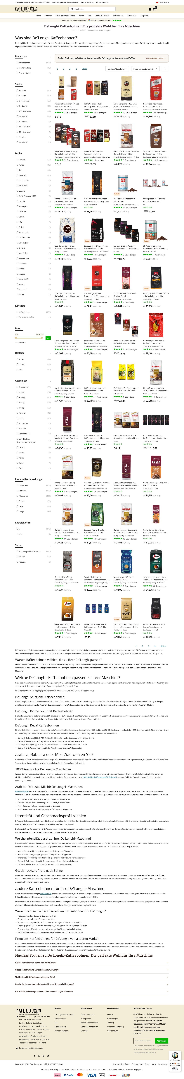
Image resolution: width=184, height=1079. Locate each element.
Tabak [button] (21, 462)
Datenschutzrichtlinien (150, 1049)
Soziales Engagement (89, 1026)
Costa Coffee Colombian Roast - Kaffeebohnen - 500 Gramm (155, 531)
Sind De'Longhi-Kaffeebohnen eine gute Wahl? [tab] (35, 977)
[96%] (59, 112)
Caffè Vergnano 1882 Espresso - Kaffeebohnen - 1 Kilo (96, 294)
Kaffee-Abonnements (89, 1022)
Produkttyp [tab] (21, 56)
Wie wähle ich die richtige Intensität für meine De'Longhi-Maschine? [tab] (44, 991)
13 (130, 207)
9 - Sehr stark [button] (24, 100)
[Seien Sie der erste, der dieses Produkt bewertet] (88, 207)
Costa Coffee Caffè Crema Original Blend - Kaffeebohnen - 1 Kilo (125, 294)
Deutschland (163, 2)
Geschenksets (60, 1026)
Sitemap (84, 1030)
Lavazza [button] (22, 159)
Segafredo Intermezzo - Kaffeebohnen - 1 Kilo (153, 105)
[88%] (88, 633)
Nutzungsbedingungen (140, 1052)
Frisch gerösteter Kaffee (64, 1014)
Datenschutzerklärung (141, 1064)
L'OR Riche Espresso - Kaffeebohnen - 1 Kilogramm (96, 436)
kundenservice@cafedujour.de (31, 1048)
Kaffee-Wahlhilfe (102, 2)
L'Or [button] (20, 222)
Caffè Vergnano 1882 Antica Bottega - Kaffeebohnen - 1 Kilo (67, 342)
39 (159, 586)
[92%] (88, 349)
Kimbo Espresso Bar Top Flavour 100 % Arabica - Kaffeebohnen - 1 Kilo (65, 484)
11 (159, 396)
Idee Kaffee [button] (23, 253)
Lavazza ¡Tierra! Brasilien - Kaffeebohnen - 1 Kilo (95, 531)
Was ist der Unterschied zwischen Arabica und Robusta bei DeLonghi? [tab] (44, 984)
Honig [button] (21, 418)
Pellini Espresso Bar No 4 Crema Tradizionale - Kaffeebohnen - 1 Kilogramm (155, 625)
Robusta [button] (22, 561)
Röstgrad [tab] (20, 353)
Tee (56, 1022)
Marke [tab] (18, 153)
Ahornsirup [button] (23, 423)
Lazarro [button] (22, 190)
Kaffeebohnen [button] (24, 62)
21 (100, 396)
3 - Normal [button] (23, 121)
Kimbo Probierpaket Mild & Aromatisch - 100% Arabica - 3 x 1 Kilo (126, 436)
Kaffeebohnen (45, 893)
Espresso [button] (22, 490)
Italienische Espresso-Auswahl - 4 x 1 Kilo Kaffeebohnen (93, 152)
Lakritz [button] (21, 447)
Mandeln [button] (22, 428)
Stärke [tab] (18, 84)
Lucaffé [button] (22, 201)
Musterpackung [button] (25, 67)
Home (38, 15)
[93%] (118, 160)
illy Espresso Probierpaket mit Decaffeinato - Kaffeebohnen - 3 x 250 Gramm (154, 200)
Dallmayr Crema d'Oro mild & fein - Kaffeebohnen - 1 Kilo (126, 625)
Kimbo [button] (21, 164)
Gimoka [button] (22, 247)
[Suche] (72, 8)
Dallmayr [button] (22, 211)
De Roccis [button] (23, 263)
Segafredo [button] (23, 175)
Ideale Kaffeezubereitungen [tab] (29, 479)
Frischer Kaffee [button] (25, 73)
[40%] (59, 397)
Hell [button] (20, 369)
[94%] (118, 112)
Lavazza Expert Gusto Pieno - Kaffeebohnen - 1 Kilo (96, 247)
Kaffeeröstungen (61, 1030)
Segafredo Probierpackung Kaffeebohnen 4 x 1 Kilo (66, 152)
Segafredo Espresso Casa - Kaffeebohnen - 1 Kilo (154, 152)
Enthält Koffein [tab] (23, 522)
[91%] (59, 539)
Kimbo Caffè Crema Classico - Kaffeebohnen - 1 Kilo (126, 152)
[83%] (147, 349)
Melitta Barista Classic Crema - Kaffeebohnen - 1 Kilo (156, 294)
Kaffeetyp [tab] (20, 305)
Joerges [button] (22, 273)
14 (100, 349)
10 (130, 349)
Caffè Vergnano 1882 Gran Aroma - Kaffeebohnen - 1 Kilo (125, 105)
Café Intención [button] (24, 237)
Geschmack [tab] (21, 380)
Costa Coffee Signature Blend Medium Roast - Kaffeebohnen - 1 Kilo (156, 484)
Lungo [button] (21, 511)
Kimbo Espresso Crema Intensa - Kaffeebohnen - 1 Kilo (66, 531)
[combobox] (92, 9)
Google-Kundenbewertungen (101, 20)
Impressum (162, 1064)
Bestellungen (112, 1018)
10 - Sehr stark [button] (25, 111)
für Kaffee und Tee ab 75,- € (32, 2)
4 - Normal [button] (23, 142)
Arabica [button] (22, 556)
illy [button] (20, 170)
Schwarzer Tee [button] (24, 433)
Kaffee (82, 30)
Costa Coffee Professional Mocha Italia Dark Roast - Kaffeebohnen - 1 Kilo (66, 436)
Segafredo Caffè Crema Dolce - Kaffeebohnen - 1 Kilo (67, 625)
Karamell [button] (22, 412)
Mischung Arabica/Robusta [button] (29, 551)
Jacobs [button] (21, 268)
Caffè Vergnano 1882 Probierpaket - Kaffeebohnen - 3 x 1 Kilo (96, 105)
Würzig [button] (21, 407)
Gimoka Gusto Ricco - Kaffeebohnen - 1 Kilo (64, 578)
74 (100, 586)
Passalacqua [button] (24, 258)
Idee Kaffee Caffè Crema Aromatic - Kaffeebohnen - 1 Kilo (67, 247)
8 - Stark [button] (22, 90)
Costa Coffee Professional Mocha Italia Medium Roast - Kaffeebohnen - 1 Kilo (126, 484)
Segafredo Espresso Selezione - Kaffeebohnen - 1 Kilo (96, 578)
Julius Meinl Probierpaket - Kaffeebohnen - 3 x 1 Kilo (125, 342)
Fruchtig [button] (22, 397)
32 (100, 302)
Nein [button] (20, 534)
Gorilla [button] (21, 216)
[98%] (118, 254)
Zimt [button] (21, 468)
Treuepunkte (86, 1018)
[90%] (59, 160)
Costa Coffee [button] (24, 180)
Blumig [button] (21, 402)
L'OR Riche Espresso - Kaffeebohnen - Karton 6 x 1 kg (155, 436)
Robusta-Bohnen (22, 791)
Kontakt (110, 1014)
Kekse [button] (21, 457)
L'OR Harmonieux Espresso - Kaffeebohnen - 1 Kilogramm (96, 200)
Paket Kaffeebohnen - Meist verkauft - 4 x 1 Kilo (67, 105)
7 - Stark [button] (22, 95)
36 (71, 160)
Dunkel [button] (21, 364)
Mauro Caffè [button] (24, 279)
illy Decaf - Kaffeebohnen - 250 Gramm (125, 200)
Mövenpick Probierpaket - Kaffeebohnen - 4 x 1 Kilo (95, 625)
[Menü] (179, 1052)
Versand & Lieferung (115, 1026)
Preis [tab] (17, 328)
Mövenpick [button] (23, 206)
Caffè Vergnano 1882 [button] (27, 196)
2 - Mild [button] (22, 137)
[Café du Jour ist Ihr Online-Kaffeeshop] (39, 8)
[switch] (175, 1068)
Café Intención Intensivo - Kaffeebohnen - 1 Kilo (95, 389)
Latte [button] (21, 506)
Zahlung (110, 1022)
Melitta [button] (22, 284)
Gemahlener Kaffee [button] (26, 317)
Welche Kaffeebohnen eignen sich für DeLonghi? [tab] (35, 962)
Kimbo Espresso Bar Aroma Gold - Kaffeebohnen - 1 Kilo (126, 531)
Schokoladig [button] (23, 387)
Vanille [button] (21, 452)
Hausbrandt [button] (23, 232)
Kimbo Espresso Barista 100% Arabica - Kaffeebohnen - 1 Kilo (156, 389)
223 (160, 160)
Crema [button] (21, 501)
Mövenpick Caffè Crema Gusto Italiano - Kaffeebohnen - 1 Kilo (124, 578)
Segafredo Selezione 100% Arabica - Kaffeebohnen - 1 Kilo (154, 578)
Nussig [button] (21, 392)
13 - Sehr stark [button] (25, 131)
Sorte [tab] (18, 545)
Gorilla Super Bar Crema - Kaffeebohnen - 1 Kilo (154, 342)
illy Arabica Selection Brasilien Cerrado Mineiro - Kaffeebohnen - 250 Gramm (155, 247)
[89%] (118, 349)
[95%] (88, 112)
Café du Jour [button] (23, 242)
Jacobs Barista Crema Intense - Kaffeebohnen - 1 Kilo (67, 389)
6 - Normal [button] (23, 105)
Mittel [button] (21, 359)
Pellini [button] (21, 227)
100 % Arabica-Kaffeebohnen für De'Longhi (100, 777)
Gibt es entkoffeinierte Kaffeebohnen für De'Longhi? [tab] (37, 969)
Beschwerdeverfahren (122, 1064)
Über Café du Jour (88, 1014)
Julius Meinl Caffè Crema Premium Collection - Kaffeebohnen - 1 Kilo (94, 342)
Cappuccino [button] (23, 485)
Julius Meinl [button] (23, 185)
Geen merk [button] (23, 289)
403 (160, 112)
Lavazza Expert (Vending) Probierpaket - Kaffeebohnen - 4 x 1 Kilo (126, 247)
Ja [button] (19, 528)
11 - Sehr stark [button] (25, 126)
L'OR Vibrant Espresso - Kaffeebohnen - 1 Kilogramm (67, 294)
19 (71, 349)
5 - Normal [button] (23, 116)
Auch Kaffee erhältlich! (65, 2)
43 (130, 112)
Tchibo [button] (21, 294)
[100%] (88, 160)
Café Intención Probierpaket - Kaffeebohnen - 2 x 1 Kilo (126, 389)
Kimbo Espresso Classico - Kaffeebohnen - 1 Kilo (66, 200)
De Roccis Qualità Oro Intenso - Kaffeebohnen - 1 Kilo (97, 484)
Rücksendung (112, 1030)
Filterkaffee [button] (23, 495)
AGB (154, 1064)
